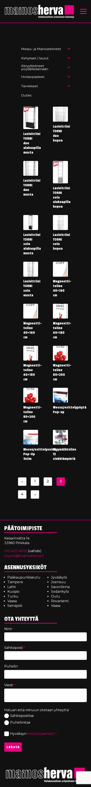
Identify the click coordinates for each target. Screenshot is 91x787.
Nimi (9, 629)
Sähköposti (14, 648)
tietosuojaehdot (40, 734)
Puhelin (11, 666)
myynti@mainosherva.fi (24, 556)
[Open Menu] (83, 11)
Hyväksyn (33, 734)
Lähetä (13, 747)
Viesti (9, 685)
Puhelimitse (20, 722)
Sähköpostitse (22, 716)
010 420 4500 (15, 551)
